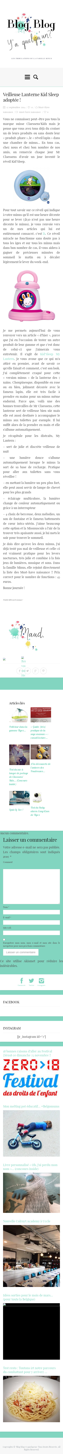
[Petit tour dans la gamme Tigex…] (19, 714)
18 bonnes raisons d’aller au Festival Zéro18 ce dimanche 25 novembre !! (27, 1053)
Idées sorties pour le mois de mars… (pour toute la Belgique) (28, 1297)
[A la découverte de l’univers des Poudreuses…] (41, 751)
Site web (7, 927)
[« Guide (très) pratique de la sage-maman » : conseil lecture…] (41, 714)
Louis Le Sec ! (16, 809)
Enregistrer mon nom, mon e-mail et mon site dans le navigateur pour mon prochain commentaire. (31, 944)
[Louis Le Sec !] (19, 798)
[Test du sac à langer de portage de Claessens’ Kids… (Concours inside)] (19, 754)
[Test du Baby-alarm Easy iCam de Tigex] (41, 797)
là (44, 233)
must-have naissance (30, 112)
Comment (8, 862)
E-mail (7, 917)
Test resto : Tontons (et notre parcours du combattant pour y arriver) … (29, 1370)
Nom (6, 907)
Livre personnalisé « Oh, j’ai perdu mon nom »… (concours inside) (30, 1167)
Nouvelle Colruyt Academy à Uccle (26, 1221)
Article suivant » (49, 684)
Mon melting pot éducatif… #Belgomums (31, 1106)
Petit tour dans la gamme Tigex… (18, 728)
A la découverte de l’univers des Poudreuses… (41, 767)
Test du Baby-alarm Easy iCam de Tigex (40, 811)
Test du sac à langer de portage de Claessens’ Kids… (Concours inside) (18, 777)
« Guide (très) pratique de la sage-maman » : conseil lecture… (39, 732)
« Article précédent (15, 684)
